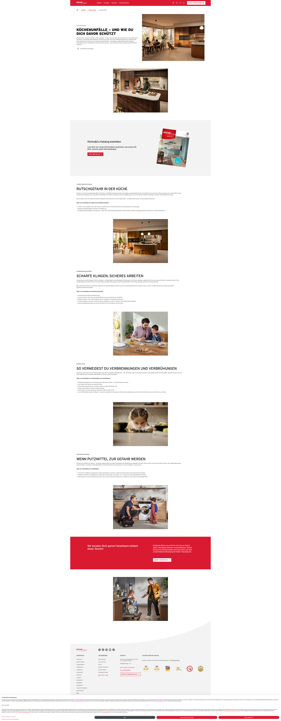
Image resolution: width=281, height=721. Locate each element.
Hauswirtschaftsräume (81, 688)
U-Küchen (78, 677)
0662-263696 (126, 670)
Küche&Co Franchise (103, 667)
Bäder (77, 693)
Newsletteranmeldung (129, 674)
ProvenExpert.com (175, 660)
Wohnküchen (79, 682)
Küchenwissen (81, 25)
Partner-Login (104, 675)
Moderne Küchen (80, 662)
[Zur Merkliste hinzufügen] (78, 48)
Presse (100, 664)
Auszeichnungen (102, 669)
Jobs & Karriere (102, 662)
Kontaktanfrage (124, 663)
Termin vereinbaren (195, 3)
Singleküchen (79, 685)
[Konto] (180, 3)
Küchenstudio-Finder (103, 672)
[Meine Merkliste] (177, 3)
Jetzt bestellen (94, 154)
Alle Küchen (79, 659)
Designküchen (79, 667)
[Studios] (173, 3)
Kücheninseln (79, 680)
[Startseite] (77, 10)
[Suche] (184, 3)
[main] (140, 313)
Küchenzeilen (79, 672)
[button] (99, 3)
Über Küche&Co (102, 659)
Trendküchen (79, 669)
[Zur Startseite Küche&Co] (81, 3)
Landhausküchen (80, 664)
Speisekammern (80, 690)
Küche (126, 193)
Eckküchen (78, 675)
